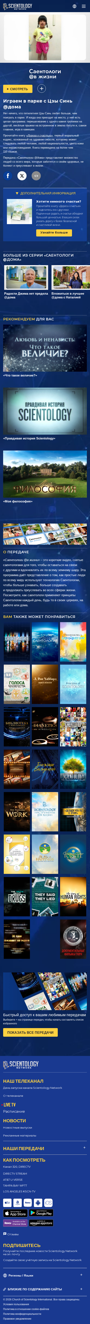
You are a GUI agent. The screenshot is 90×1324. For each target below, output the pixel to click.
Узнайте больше (54, 232)
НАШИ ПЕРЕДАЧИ (23, 1148)
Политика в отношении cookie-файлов (26, 1309)
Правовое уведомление (17, 1318)
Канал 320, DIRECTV (17, 1166)
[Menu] (84, 6)
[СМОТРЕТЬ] (73, 684)
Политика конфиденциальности (22, 1313)
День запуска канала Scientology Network (32, 1087)
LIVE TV (9, 1104)
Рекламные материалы (19, 1135)
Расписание (14, 1111)
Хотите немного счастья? (58, 201)
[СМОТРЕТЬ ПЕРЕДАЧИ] (17, 641)
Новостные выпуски (17, 1127)
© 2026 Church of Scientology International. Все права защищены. (41, 1299)
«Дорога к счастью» (39, 135)
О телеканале (13, 1095)
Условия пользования (16, 1304)
